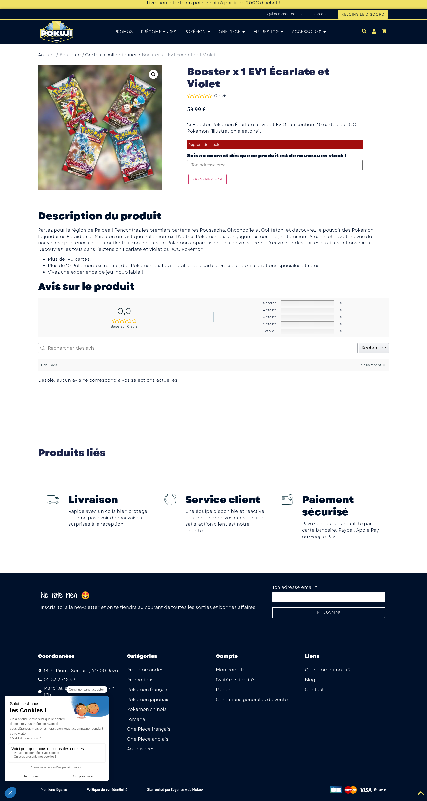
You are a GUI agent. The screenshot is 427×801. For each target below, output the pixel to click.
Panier (223, 689)
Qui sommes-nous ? (284, 13)
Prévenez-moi (207, 179)
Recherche (374, 348)
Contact (319, 13)
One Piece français (148, 729)
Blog (310, 680)
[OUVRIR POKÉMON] (209, 32)
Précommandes (145, 670)
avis (221, 96)
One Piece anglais (147, 739)
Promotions (140, 680)
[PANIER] (384, 31)
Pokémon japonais (148, 699)
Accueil (46, 55)
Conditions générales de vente (252, 699)
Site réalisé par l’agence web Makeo (175, 790)
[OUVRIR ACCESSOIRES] (325, 32)
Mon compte (231, 670)
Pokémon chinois (147, 709)
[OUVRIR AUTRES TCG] (282, 32)
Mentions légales (54, 790)
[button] (153, 74)
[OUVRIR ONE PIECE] (244, 32)
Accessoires (141, 749)
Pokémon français (147, 689)
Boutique (70, 55)
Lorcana (136, 719)
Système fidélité (235, 680)
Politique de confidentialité (107, 790)
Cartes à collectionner (111, 55)
